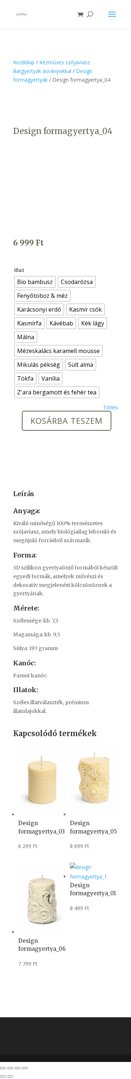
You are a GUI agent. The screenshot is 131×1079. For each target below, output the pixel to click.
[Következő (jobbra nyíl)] (10, 1076)
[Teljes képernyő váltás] (10, 1068)
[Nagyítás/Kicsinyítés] (3, 1068)
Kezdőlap (24, 62)
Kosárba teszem (67, 420)
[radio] (35, 281)
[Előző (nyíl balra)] (3, 1076)
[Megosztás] (17, 1068)
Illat (19, 270)
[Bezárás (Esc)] (25, 1068)
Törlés (110, 407)
